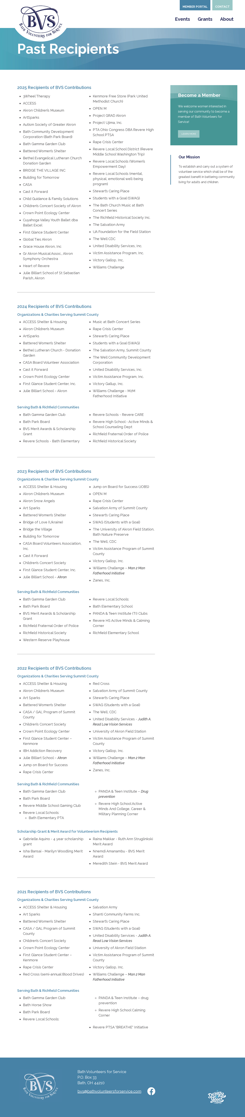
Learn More (188, 133)
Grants (205, 19)
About (227, 19)
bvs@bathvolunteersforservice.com (109, 1091)
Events (182, 19)
